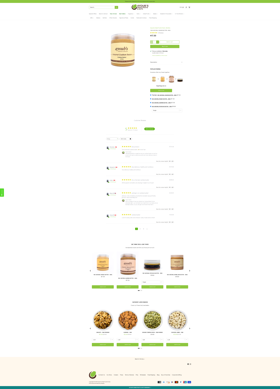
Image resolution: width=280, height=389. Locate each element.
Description (153, 62)
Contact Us (101, 375)
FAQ (137, 375)
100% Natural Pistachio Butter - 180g (162, 106)
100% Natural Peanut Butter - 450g (161, 99)
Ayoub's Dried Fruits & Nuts (157, 28)
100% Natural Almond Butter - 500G (161, 102)
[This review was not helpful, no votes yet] (172, 161)
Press (121, 375)
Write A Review (150, 129)
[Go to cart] (189, 7)
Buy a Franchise (165, 375)
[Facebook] (188, 364)
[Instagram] (190, 364)
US (183, 7)
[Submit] (116, 7)
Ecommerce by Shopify (98, 383)
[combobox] (112, 139)
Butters (168, 28)
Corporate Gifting (177, 375)
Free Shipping (151, 375)
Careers (116, 375)
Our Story (109, 375)
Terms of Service (129, 375)
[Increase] (157, 42)
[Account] (186, 7)
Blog (158, 375)
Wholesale (143, 375)
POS (90, 383)
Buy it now (165, 46)
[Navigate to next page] (147, 229)
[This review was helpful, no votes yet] (169, 161)
